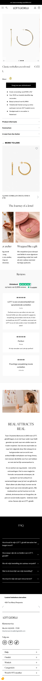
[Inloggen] (35, 8)
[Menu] (2, 7)
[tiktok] (17, 643)
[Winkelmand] (39, 8)
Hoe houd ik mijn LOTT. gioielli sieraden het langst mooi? (19, 543)
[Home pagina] (21, 7)
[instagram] (5, 643)
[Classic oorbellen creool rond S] (21, 170)
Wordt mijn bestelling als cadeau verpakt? (19, 563)
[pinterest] (11, 643)
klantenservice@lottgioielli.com (13, 631)
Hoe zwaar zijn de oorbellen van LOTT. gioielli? (17, 554)
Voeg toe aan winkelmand (21, 85)
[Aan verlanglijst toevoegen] (36, 148)
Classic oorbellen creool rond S (16, 196)
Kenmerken (6, 128)
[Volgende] (38, 60)
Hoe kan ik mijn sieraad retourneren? (17, 578)
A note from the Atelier (11, 134)
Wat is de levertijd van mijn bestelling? (17, 571)
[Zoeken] (6, 7)
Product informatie (9, 122)
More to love (12, 143)
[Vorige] (4, 60)
